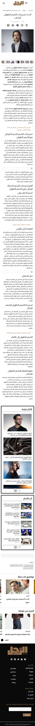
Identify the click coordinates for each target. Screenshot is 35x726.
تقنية (31, 679)
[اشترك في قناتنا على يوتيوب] (11, 659)
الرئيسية (31, 10)
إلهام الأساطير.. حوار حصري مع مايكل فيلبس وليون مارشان (19, 482)
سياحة (31, 675)
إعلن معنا (30, 698)
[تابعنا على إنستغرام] (21, 659)
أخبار (27, 596)
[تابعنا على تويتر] (18, 659)
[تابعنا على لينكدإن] (15, 659)
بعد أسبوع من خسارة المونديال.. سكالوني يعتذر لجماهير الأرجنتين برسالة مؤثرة (12, 514)
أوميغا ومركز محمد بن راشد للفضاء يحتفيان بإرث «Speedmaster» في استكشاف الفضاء (12, 505)
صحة (14, 675)
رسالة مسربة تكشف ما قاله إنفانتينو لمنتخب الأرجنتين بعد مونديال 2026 (13, 531)
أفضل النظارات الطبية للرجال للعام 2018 (19, 333)
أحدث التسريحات (28, 565)
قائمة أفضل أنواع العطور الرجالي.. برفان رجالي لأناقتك (18, 458)
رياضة (14, 682)
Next (2, 44)
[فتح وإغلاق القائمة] (26, 3)
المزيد (6, 640)
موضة (24, 10)
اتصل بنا (30, 695)
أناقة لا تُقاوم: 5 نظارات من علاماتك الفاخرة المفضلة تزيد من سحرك (19, 434)
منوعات (13, 679)
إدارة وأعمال (29, 668)
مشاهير (13, 672)
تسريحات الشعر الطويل (16, 565)
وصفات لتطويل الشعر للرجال (21, 224)
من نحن (30, 691)
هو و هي (13, 668)
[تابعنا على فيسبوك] (25, 659)
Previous (32, 44)
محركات (30, 682)
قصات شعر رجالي (28, 568)
